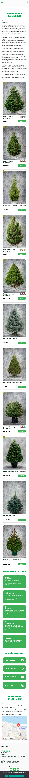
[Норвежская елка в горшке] (14, 541)
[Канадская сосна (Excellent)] (14, 276)
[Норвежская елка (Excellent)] (14, 364)
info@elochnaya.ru (6, 752)
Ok (6, 776)
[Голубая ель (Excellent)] (14, 320)
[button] (5, 99)
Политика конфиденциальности (16, 776)
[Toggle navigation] (2, 2)
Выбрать (22, 121)
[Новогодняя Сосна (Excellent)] (14, 231)
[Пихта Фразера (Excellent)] (14, 143)
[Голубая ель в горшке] (14, 497)
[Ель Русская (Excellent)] (14, 187)
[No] (27, 774)
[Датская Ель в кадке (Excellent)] (14, 408)
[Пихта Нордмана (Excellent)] (14, 98)
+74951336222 (5, 751)
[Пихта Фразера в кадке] (14, 453)
